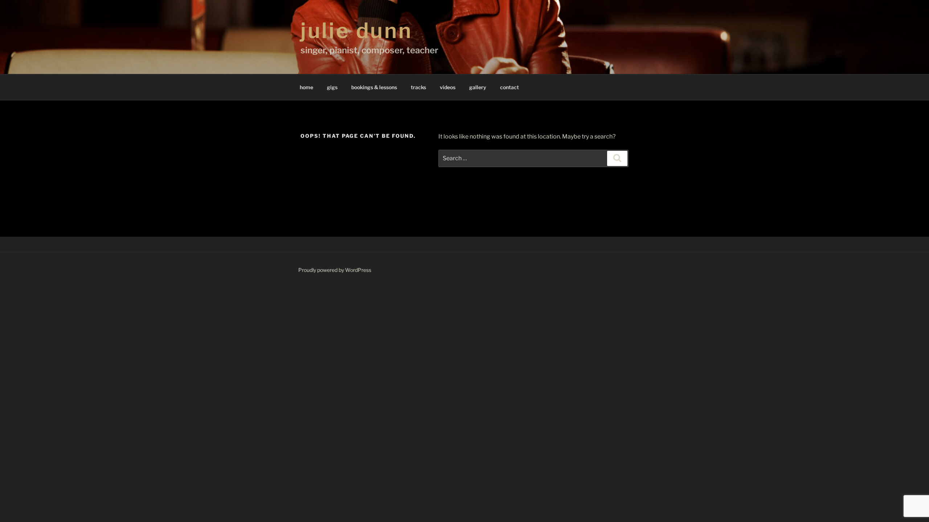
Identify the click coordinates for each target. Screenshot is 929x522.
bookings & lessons (374, 87)
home (306, 87)
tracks (418, 87)
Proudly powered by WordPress (334, 270)
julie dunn (356, 30)
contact (509, 87)
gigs (332, 87)
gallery (477, 87)
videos (447, 87)
